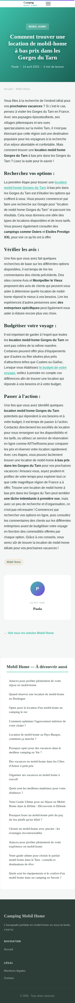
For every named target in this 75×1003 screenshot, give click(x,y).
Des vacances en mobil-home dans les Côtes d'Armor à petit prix (36, 763)
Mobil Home (37, 26)
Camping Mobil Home (24, 916)
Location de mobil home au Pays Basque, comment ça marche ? (35, 736)
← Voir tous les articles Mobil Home (29, 633)
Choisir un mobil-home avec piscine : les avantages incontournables (34, 831)
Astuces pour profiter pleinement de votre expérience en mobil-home (35, 844)
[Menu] (48, 3)
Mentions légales (14, 970)
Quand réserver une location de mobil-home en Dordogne (36, 696)
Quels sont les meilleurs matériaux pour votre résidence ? (37, 790)
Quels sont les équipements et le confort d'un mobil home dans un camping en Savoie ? (37, 875)
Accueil (8, 88)
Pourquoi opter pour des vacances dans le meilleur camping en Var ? (35, 750)
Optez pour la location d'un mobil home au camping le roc (36, 710)
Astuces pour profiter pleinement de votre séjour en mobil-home (35, 683)
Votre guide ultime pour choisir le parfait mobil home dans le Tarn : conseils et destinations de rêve (34, 860)
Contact (9, 978)
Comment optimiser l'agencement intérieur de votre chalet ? (37, 723)
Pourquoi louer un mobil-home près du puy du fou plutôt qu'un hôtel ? (36, 817)
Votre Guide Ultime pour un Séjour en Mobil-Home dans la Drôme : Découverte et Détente (37, 804)
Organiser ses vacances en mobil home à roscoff (34, 777)
